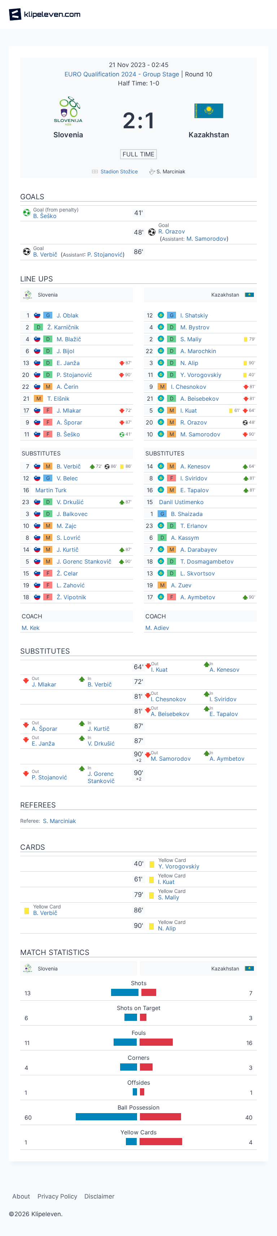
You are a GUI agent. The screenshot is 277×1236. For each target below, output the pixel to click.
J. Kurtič (68, 549)
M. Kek (31, 627)
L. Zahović (71, 585)
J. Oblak (68, 315)
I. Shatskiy (194, 315)
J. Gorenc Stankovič (84, 561)
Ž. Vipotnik (71, 597)
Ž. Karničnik (63, 327)
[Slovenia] (68, 120)
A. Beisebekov (199, 398)
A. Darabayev (198, 549)
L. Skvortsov (197, 573)
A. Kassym (185, 537)
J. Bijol (65, 351)
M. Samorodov (206, 238)
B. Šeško (45, 215)
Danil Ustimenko (181, 502)
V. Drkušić (70, 502)
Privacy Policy (57, 1196)
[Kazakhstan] (209, 120)
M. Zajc (66, 525)
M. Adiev (157, 627)
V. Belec (67, 478)
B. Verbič (46, 254)
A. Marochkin (198, 351)
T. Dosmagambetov (207, 561)
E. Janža (68, 362)
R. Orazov (171, 231)
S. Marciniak (59, 820)
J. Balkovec (72, 513)
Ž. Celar (67, 573)
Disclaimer (99, 1196)
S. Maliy (191, 339)
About (21, 1196)
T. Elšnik (58, 398)
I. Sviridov (193, 478)
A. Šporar (69, 422)
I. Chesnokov (188, 386)
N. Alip (189, 362)
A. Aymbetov (197, 597)
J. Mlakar (69, 410)
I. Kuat (188, 410)
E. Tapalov (194, 490)
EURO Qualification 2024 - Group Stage (123, 74)
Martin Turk (51, 490)
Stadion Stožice (119, 171)
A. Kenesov (195, 466)
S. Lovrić (68, 537)
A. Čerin (67, 386)
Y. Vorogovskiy (200, 374)
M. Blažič (69, 339)
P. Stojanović (105, 254)
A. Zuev (181, 585)
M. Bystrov (195, 327)
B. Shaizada (187, 513)
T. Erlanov (193, 525)
